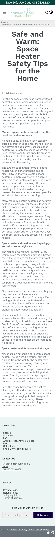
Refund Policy (10, 492)
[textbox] (17, 515)
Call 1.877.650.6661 (11, 469)
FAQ (5, 438)
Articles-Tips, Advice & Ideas (18, 440)
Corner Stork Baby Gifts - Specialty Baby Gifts (32, 529)
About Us (8, 435)
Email (5, 466)
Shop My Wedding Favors (17, 448)
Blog (5, 443)
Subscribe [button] (43, 515)
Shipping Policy (11, 495)
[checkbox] (27, 515)
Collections (9, 446)
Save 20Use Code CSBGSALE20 (28, 2)
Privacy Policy (10, 489)
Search (7, 432)
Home (3, 22)
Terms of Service (12, 497)
